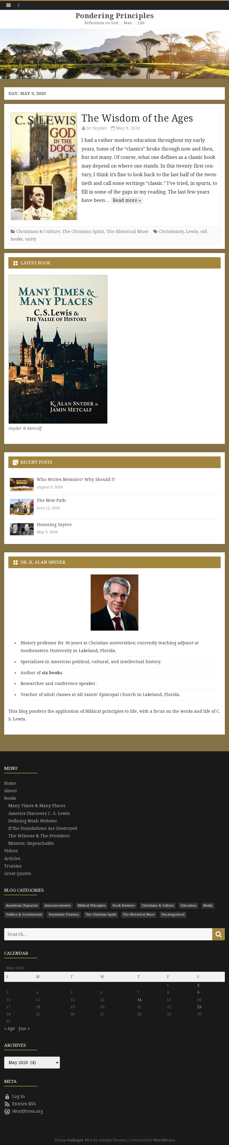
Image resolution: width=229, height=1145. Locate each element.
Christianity (171, 231)
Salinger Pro (79, 1140)
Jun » (24, 1028)
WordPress (164, 1140)
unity (30, 239)
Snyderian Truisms (64, 914)
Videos (11, 850)
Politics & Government (24, 914)
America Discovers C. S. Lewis (39, 813)
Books (10, 798)
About (10, 790)
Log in (18, 1096)
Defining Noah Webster (32, 820)
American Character (22, 906)
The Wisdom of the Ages (137, 118)
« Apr (9, 1028)
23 (199, 1007)
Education (188, 906)
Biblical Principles (92, 906)
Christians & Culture (38, 231)
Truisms (12, 866)
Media (208, 906)
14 (139, 999)
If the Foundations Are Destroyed (42, 828)
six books (52, 672)
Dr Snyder (96, 128)
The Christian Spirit (83, 231)
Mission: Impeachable (31, 843)
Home (10, 783)
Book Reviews (123, 906)
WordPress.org (27, 1111)
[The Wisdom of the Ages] (44, 166)
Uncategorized (173, 914)
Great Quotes (17, 873)
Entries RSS (24, 1103)
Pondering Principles (114, 15)
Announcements (57, 906)
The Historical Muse (127, 231)
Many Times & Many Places (36, 805)
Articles (12, 858)
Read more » (127, 200)
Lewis (192, 231)
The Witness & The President (39, 835)
